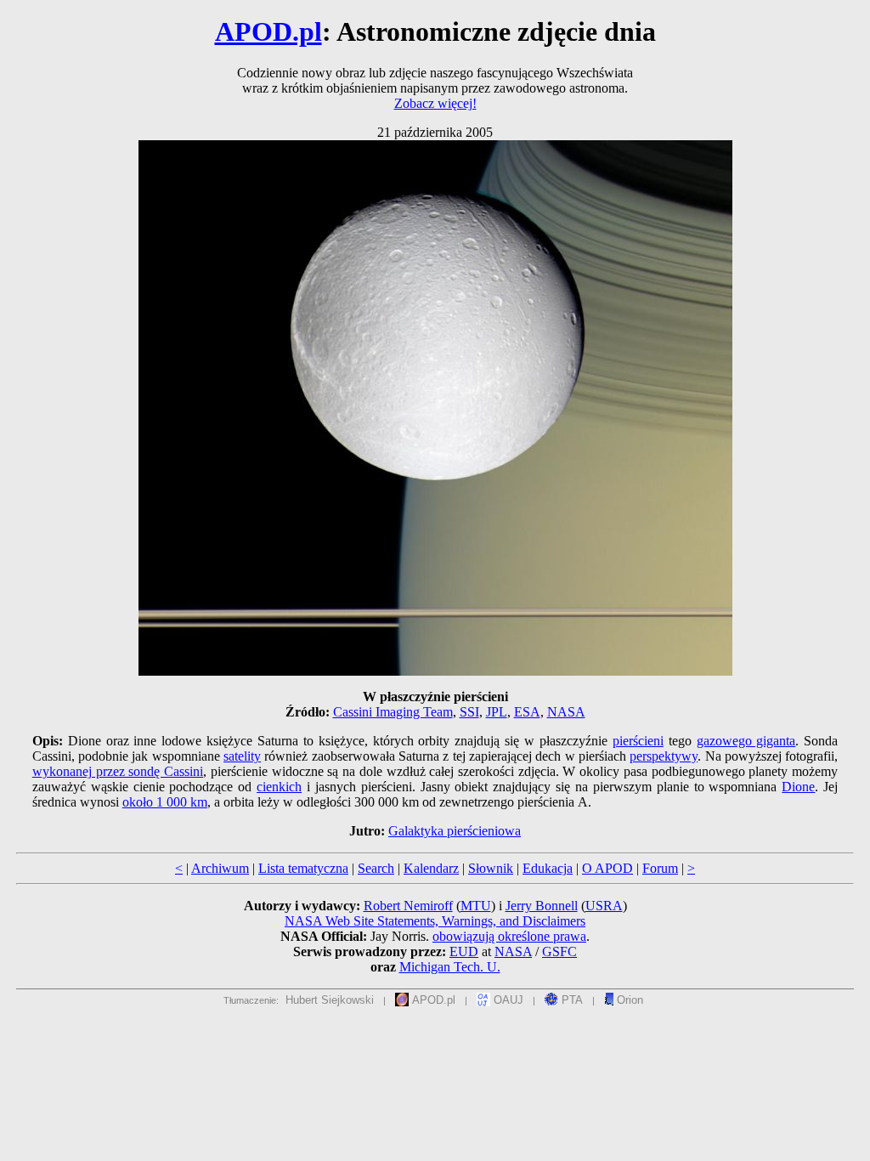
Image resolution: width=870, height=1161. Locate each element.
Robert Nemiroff (408, 905)
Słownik (490, 868)
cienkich (279, 786)
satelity (242, 756)
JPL (496, 712)
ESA (527, 712)
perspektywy (664, 756)
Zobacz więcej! (435, 103)
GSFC (559, 951)
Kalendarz (431, 868)
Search (376, 868)
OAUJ (506, 1000)
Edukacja (548, 868)
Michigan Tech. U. (449, 967)
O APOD (607, 868)
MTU (475, 905)
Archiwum (220, 868)
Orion (628, 1000)
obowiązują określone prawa (509, 936)
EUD (463, 951)
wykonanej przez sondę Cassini (117, 771)
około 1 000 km (164, 802)
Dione (798, 786)
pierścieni (638, 740)
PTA (570, 1000)
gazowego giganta (746, 740)
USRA (604, 905)
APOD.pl (268, 31)
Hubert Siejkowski (329, 1000)
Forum (660, 868)
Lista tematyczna (303, 868)
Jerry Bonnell (542, 905)
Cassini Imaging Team (393, 712)
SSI (469, 712)
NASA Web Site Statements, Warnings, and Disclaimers (435, 921)
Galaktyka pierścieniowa (454, 831)
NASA (566, 712)
